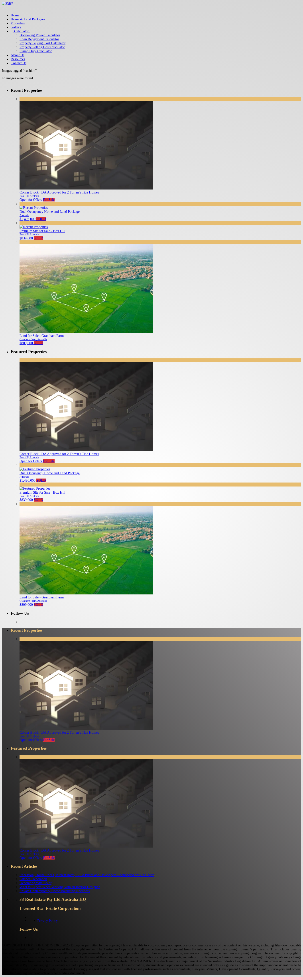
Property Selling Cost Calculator (42, 47)
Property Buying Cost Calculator (42, 43)
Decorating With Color (35, 883)
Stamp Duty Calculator (36, 51)
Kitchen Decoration (33, 879)
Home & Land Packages (28, 19)
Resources (18, 59)
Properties (18, 23)
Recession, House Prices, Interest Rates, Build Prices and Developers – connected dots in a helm (87, 875)
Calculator (21, 31)
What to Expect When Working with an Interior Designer (60, 887)
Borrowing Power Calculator (40, 35)
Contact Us (18, 63)
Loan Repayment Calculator (39, 39)
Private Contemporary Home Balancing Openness (55, 891)
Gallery (16, 27)
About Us (17, 55)
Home (15, 15)
